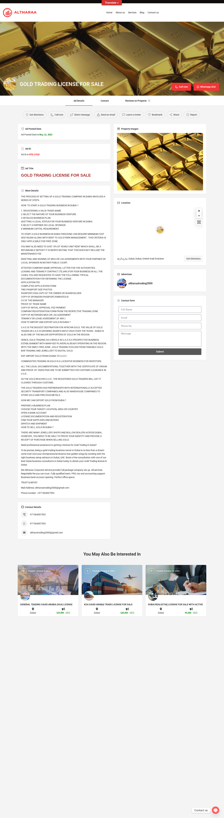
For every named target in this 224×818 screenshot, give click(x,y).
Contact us (153, 12)
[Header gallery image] (112, 59)
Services (132, 12)
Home (109, 12)
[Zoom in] (199, 211)
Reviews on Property (137, 100)
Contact (105, 100)
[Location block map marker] (160, 229)
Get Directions (193, 258)
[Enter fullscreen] (199, 222)
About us (120, 12)
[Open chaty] (215, 810)
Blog (142, 12)
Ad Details (79, 100)
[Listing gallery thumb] (160, 161)
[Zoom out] (199, 215)
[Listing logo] (9, 84)
